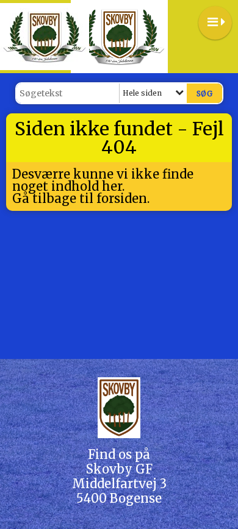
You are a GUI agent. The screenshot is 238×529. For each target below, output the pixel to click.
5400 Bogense (119, 498)
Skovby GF (119, 469)
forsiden (121, 198)
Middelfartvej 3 (119, 483)
